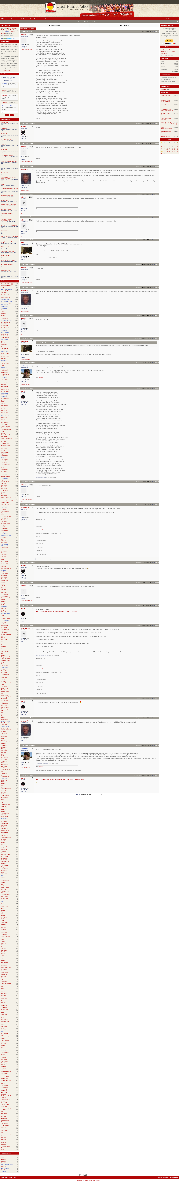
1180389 (157, 625)
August (169, 139)
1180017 (157, 194)
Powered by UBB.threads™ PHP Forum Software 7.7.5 (89, 1180)
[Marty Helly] (26, 377)
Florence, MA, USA (25, 384)
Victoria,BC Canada (25, 261)
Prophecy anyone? (165, 136)
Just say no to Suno (6, 270)
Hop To (78, 794)
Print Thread (23, 28)
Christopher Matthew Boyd (7, 155)
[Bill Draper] (26, 253)
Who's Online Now (5, 25)
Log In (176, 19)
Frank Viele (4, 128)
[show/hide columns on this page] (177, 22)
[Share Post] (152, 31)
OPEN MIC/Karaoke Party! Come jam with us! (167, 110)
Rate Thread (31, 28)
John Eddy (3, 167)
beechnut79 (138, 338)
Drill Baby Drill (4, 200)
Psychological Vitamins (7, 213)
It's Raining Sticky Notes (7, 264)
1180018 (157, 217)
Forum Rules (4, 1177)
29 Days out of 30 (5, 172)
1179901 (157, 123)
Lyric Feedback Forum (37, 19)
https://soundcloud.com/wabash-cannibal (45, 529)
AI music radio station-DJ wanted (9, 236)
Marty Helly (138, 775)
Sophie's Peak (4, 122)
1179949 (157, 166)
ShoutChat (4, 74)
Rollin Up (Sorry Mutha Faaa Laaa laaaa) (9, 189)
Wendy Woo (4, 144)
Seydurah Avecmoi (6, 150)
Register (170, 19)
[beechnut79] (26, 183)
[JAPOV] (23, 134)
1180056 (157, 338)
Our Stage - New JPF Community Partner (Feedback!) (169, 123)
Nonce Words (4, 275)
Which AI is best (5, 246)
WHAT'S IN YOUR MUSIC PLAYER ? (165, 101)
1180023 (157, 239)
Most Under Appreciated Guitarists (166, 128)
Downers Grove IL (25, 190)
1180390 (157, 698)
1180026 (157, 264)
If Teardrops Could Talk (7, 195)
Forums (13, 19)
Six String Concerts (6, 134)
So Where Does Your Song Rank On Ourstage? (167, 96)
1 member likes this (40, 559)
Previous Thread (55, 25)
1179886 (157, 31)
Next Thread (123, 25)
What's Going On (5, 119)
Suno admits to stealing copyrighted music (7, 220)
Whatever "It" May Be (6, 255)
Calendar (86, 21)
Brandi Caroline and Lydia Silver (9, 161)
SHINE (2, 184)
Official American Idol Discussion (166, 119)
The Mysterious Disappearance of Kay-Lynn (9, 241)
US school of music (6, 209)
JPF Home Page (5, 19)
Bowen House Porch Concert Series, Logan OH (8, 178)
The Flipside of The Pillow (7, 251)
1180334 (157, 481)
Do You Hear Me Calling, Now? (9, 225)
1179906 (157, 143)
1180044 (157, 287)
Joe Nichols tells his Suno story (9, 204)
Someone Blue (5, 230)
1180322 (157, 362)
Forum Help (166, 1177)
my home (41, 377)
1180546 (157, 775)
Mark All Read (12, 1177)
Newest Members (165, 47)
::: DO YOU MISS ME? (6, 139)
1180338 (157, 562)
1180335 (157, 504)
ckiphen (139, 123)
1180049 (157, 315)
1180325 (157, 388)
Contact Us (159, 1177)
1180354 (157, 605)
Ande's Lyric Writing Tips (166, 132)
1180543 (157, 745)
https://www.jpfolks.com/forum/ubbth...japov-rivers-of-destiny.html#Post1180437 (60, 779)
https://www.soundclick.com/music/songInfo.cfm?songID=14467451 (56, 611)
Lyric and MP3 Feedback (23, 19)
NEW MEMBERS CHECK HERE (165, 105)
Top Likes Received (6, 1153)
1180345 (157, 582)
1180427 (157, 718)
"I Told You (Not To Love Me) (8, 260)
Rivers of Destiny (27, 31)
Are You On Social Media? (165, 114)
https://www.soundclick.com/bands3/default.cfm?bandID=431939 (50, 523)
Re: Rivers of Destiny (28, 123)
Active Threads (95, 21)
